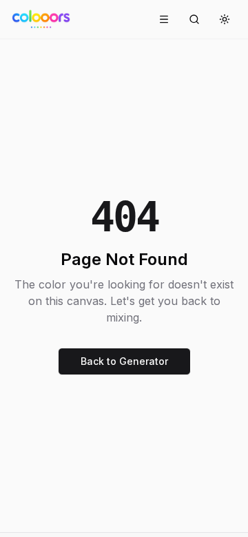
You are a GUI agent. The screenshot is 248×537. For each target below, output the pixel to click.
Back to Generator (124, 361)
